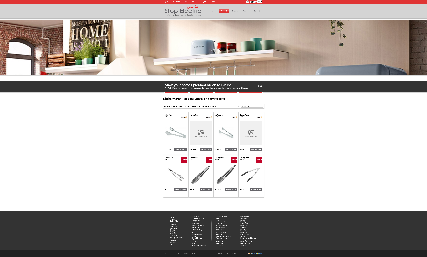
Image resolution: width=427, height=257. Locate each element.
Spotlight (173, 230)
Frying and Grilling (246, 241)
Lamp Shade (174, 239)
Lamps (172, 244)
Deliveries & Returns (185, 2)
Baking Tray (244, 231)
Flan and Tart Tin (245, 234)
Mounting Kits (220, 227)
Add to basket (181, 149)
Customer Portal (172, 2)
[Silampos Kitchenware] (425, 22)
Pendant (172, 219)
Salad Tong (168, 115)
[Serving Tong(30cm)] (176, 185)
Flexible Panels (220, 222)
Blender (194, 236)
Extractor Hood (197, 240)
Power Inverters (221, 233)
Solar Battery (220, 229)
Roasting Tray (244, 222)
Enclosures (219, 245)
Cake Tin (243, 227)
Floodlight (173, 241)
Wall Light (173, 232)
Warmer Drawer (197, 234)
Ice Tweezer (219, 115)
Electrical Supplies (222, 216)
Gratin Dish (244, 224)
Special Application (176, 237)
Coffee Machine (197, 238)
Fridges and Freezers (198, 225)
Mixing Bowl (244, 229)
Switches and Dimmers (223, 236)
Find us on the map (198, 2)
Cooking (243, 240)
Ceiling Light (174, 221)
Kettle (194, 241)
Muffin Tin (243, 233)
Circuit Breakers (221, 240)
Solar (217, 218)
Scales (242, 236)
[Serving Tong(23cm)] (201, 185)
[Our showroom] (416, 22)
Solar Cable (219, 243)
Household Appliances (199, 245)
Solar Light (173, 228)
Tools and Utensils (189, 106)
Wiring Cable (220, 241)
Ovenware (243, 218)
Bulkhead (173, 233)
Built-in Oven (196, 229)
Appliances (195, 216)
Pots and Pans (245, 243)
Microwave (195, 224)
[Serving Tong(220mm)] (201, 145)
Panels (218, 220)
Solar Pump (219, 234)
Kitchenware (177, 106)
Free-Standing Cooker (199, 231)
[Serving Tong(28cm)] (251, 185)
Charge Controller (222, 231)
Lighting (172, 217)
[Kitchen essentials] (420, 22)
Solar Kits (219, 224)
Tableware (243, 245)
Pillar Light (173, 242)
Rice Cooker (196, 222)
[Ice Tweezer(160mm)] (226, 145)
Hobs (193, 233)
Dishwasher (195, 227)
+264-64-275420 (211, 2)
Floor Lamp (173, 235)
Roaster (243, 220)
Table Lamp (173, 226)
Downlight (173, 225)
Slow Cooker (196, 220)
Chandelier (173, 223)
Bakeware (243, 225)
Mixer (193, 243)
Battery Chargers (221, 225)
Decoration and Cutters (248, 238)
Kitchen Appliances (198, 218)
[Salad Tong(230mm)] (176, 145)
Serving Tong (200, 106)
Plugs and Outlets (221, 238)
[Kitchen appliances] (418, 22)
